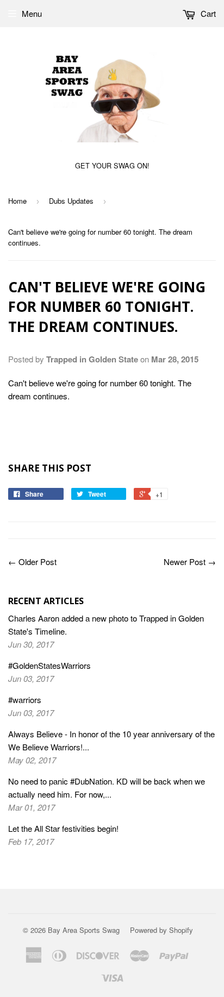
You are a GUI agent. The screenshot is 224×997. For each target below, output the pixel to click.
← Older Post (32, 561)
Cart (207, 13)
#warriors (24, 699)
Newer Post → (190, 561)
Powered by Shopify (161, 930)
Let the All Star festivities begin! (63, 828)
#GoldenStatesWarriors (49, 665)
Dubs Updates (71, 201)
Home (17, 201)
